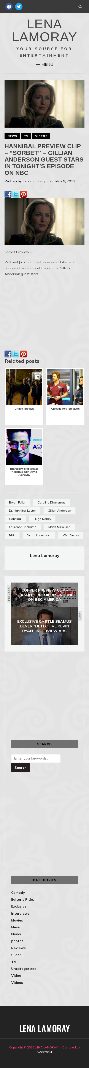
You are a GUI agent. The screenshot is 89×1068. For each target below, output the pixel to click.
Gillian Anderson (59, 511)
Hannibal (15, 519)
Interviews (20, 913)
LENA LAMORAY (44, 30)
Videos (41, 136)
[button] (44, 64)
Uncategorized (24, 968)
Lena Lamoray (34, 181)
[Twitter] (15, 193)
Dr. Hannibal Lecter (22, 511)
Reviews (18, 948)
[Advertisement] (47, 693)
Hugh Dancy (42, 519)
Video (16, 975)
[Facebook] (8, 193)
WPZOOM (44, 1052)
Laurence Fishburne (22, 527)
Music (16, 927)
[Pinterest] (23, 193)
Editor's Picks (22, 899)
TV (26, 136)
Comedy (18, 892)
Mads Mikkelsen (59, 527)
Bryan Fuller (17, 502)
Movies (17, 920)
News (12, 136)
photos (17, 941)
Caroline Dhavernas (51, 502)
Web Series (71, 535)
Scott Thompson (39, 535)
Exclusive (19, 906)
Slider (16, 955)
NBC (12, 535)
